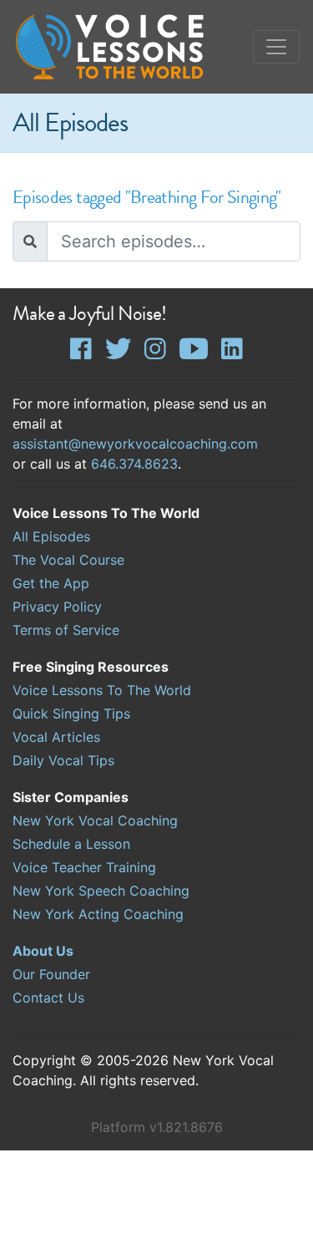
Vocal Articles (56, 737)
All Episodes (51, 536)
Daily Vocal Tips (63, 760)
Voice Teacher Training (84, 867)
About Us (43, 950)
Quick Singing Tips (71, 713)
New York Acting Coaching (98, 914)
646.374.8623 (134, 463)
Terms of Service (66, 630)
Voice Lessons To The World (102, 690)
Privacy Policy (57, 606)
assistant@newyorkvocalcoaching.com (135, 443)
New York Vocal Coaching (95, 820)
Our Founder (51, 974)
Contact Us (48, 997)
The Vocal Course (68, 559)
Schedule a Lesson (71, 843)
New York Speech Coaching (101, 890)
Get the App (51, 583)
